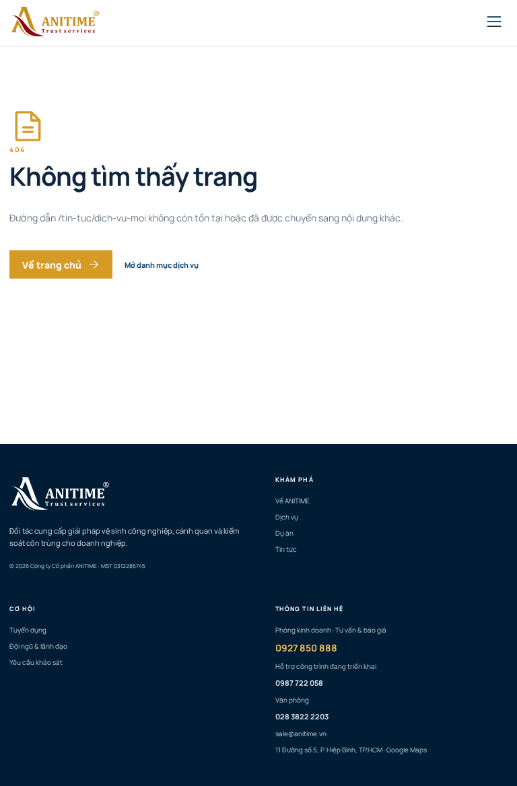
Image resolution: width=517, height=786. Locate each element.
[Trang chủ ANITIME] (58, 23)
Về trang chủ (51, 264)
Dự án (284, 533)
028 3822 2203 (302, 716)
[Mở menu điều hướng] (494, 23)
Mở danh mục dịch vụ (162, 265)
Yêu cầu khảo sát (36, 662)
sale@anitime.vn (300, 733)
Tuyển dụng (27, 630)
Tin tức (286, 549)
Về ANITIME (292, 500)
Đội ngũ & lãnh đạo (38, 646)
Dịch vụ (286, 517)
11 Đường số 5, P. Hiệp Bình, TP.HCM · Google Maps (351, 749)
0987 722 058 (299, 683)
